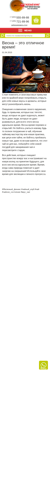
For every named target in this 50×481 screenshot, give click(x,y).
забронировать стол (19, 25)
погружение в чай (22, 131)
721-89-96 (19, 21)
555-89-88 (19, 17)
